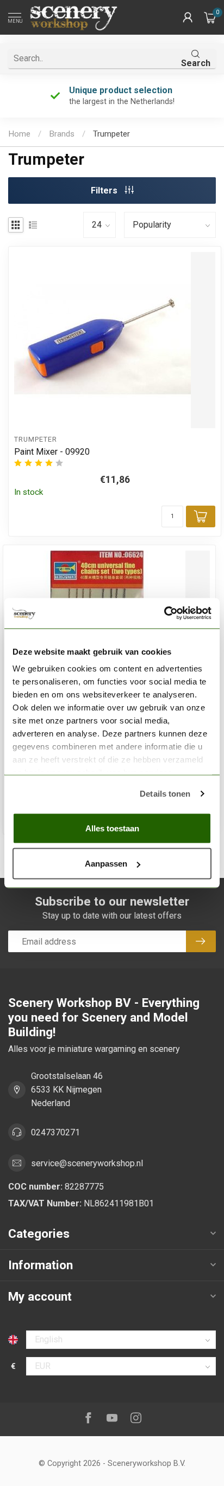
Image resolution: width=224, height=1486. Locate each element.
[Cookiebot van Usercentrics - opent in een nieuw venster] (163, 613)
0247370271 (55, 1132)
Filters (105, 190)
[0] (210, 17)
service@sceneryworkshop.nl (87, 1163)
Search (195, 63)
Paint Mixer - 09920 (52, 452)
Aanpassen (106, 863)
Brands (61, 134)
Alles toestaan (112, 827)
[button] (187, 17)
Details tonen (165, 793)
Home (19, 134)
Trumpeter (111, 134)
